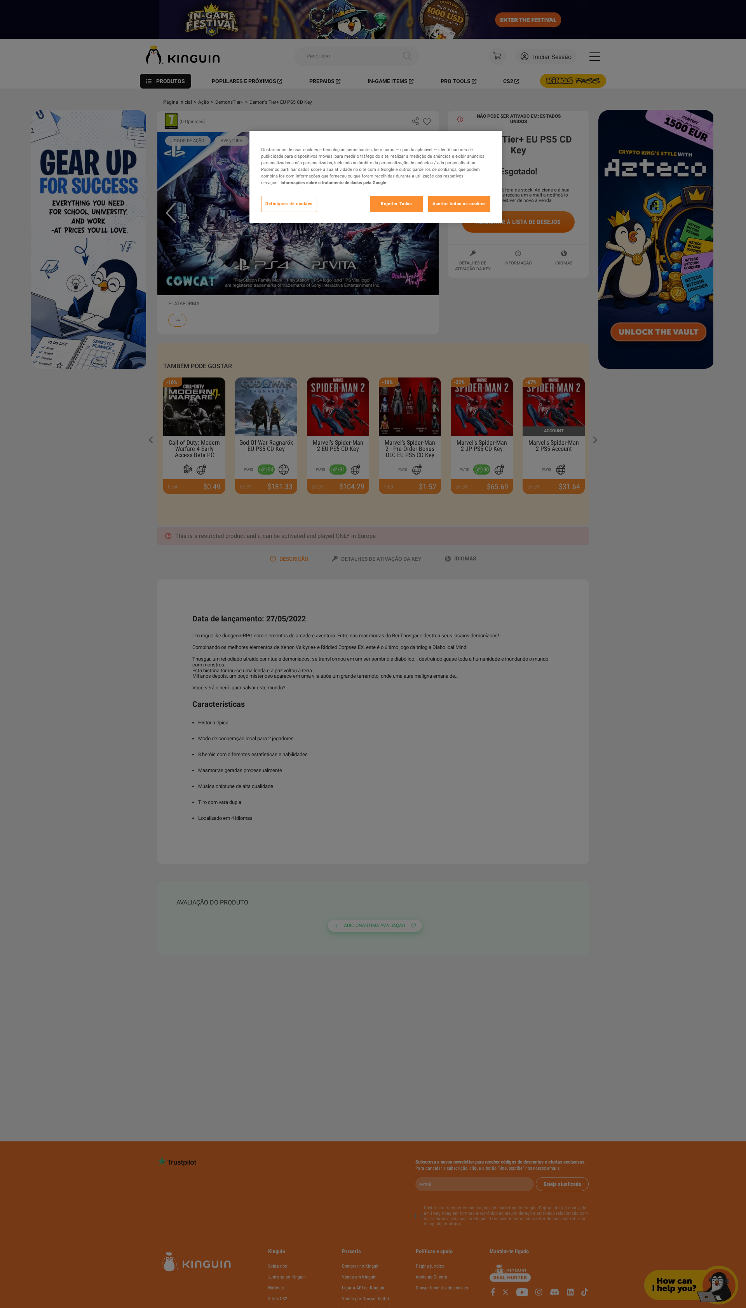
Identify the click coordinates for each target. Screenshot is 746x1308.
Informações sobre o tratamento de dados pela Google (333, 182)
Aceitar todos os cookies (459, 203)
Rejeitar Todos (396, 203)
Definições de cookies (289, 203)
